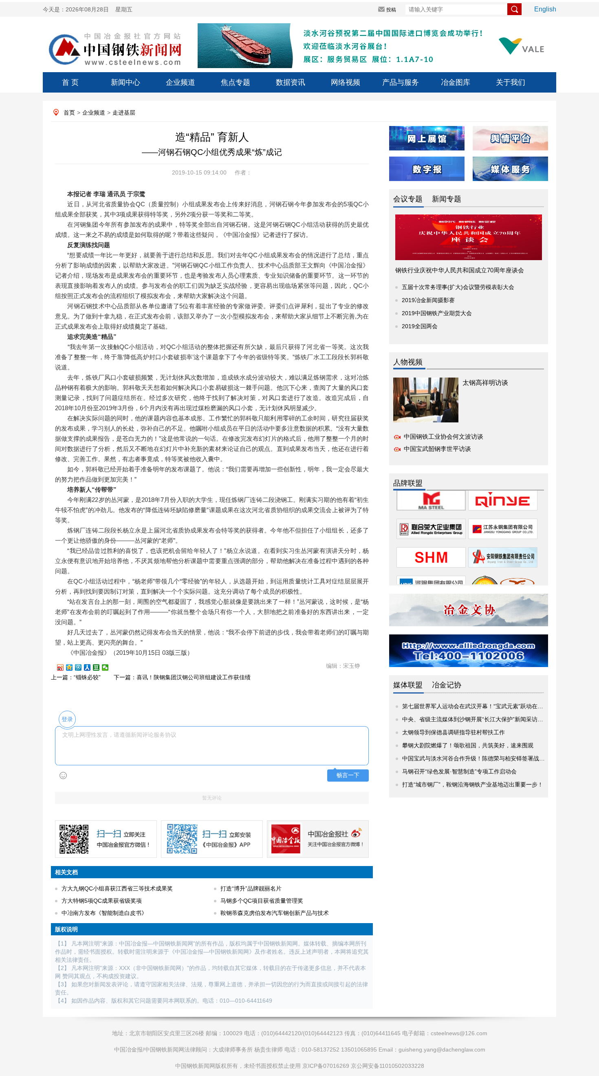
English (545, 9)
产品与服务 (400, 82)
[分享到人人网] (91, 667)
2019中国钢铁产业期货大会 (437, 313)
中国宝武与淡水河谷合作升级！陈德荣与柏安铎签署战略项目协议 (485, 758)
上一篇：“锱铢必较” (76, 677)
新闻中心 (125, 82)
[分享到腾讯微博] (82, 667)
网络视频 (345, 82)
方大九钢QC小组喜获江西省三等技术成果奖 (117, 888)
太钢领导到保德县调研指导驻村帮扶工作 (453, 732)
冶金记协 (446, 685)
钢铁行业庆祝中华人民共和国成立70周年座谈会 (459, 270)
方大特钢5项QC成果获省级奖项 (102, 900)
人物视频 (408, 362)
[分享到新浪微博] (64, 667)
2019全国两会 (420, 326)
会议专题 (408, 199)
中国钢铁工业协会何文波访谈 (443, 436)
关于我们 (510, 82)
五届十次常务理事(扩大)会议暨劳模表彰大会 (458, 287)
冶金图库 (455, 82)
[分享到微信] (109, 667)
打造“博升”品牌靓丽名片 (251, 888)
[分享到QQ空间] (73, 667)
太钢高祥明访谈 (485, 382)
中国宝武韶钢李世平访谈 (437, 448)
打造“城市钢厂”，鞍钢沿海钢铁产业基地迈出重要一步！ (472, 784)
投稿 (391, 10)
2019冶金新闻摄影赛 (428, 300)
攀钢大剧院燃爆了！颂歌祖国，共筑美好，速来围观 (467, 745)
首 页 (70, 82)
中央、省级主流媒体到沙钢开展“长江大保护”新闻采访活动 (475, 719)
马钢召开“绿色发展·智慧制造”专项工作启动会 (459, 771)
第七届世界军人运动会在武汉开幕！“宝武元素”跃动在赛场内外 (481, 706)
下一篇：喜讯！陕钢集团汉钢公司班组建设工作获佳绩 (182, 677)
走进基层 (123, 112)
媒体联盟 (408, 685)
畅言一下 (348, 775)
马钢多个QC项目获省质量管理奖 (261, 900)
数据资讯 (290, 82)
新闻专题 (446, 199)
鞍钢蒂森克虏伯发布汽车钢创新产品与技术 (274, 913)
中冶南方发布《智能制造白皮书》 (104, 913)
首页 (69, 112)
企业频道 (180, 82)
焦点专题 (235, 82)
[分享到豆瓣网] (100, 667)
